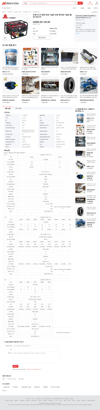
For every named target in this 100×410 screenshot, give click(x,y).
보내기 (15, 366)
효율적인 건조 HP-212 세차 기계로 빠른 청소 (91, 138)
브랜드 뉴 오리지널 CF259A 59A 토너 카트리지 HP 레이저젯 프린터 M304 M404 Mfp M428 (91, 149)
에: (11, 349)
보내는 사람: (8, 345)
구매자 (74, 8)
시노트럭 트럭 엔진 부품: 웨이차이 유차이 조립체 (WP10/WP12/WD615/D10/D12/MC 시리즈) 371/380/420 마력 (91, 126)
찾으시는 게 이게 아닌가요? (19, 369)
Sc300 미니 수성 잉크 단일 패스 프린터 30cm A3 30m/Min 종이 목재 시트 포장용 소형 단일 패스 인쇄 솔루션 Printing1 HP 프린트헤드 (91, 184)
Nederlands (51, 400)
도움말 (82, 8)
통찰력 (72, 398)
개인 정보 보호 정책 (46, 398)
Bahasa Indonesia (91, 400)
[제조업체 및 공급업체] (10, 3)
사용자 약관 (38, 398)
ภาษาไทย (73, 400)
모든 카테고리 (7, 8)
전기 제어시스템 (12, 379)
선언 (33, 398)
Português (22, 400)
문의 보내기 (42, 37)
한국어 (60, 400)
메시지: (10, 353)
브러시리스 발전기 (55, 387)
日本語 (65, 400)
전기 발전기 (15, 387)
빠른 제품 (67, 398)
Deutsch (45, 400)
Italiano (40, 400)
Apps (89, 8)
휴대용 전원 (6, 387)
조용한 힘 (45, 387)
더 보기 (77, 33)
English (11, 400)
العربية (56, 400)
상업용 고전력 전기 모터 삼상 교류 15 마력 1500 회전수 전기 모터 (91, 173)
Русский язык (34, 400)
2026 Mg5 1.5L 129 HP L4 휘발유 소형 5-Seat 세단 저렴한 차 (91, 196)
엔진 (3, 379)
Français (27, 400)
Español (16, 400)
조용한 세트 (37, 387)
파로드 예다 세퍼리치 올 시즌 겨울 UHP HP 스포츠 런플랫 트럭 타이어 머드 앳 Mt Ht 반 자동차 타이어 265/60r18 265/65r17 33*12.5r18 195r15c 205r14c (91, 208)
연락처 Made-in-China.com (57, 398)
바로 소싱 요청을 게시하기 (34, 369)
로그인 (96, 4)
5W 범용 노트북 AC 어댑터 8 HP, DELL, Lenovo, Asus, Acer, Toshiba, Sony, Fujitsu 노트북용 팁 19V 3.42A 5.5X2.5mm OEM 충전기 (91, 161)
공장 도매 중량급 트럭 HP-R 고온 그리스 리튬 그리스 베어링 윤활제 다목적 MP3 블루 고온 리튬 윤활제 (91, 114)
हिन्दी (69, 400)
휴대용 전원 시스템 (26, 387)
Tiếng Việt (83, 400)
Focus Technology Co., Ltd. (51, 403)
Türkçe (78, 400)
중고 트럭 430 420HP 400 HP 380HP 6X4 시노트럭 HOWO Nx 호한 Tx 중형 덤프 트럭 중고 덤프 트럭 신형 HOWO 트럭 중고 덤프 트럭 (91, 219)
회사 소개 (29, 398)
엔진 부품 (21, 379)
